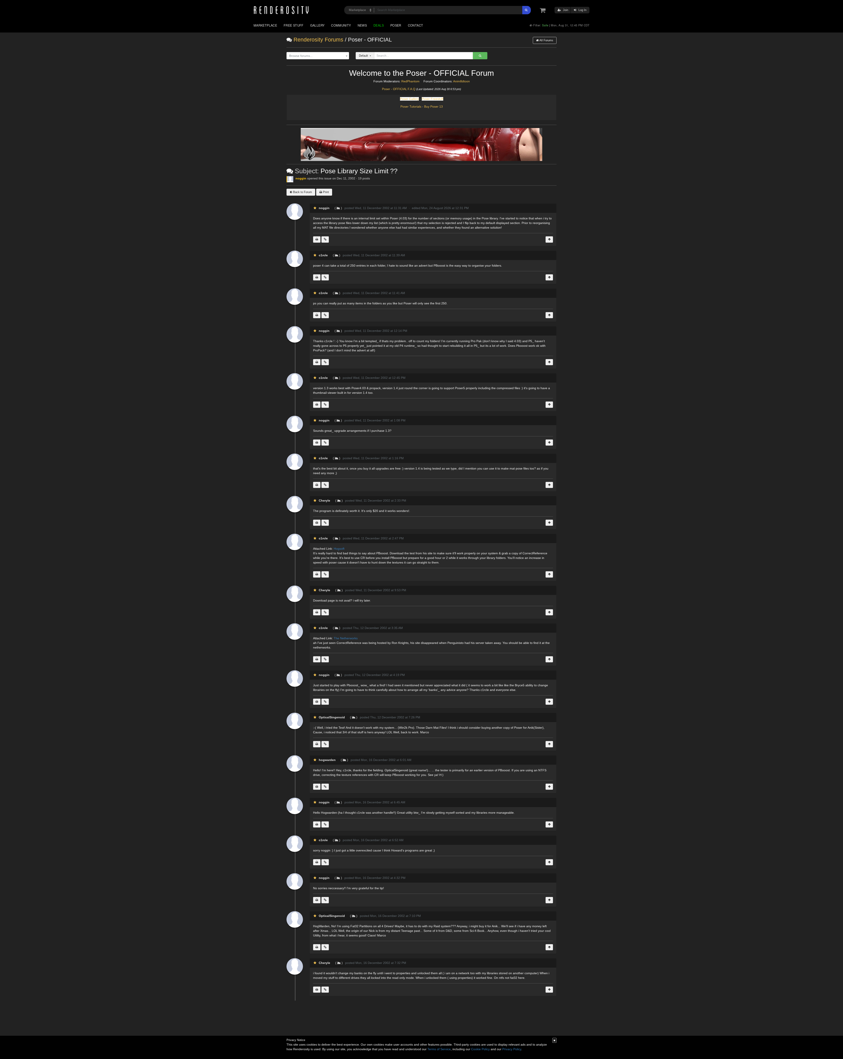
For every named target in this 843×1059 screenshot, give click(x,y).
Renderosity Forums (318, 40)
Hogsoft (339, 548)
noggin (300, 178)
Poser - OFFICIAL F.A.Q (398, 89)
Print (325, 192)
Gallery (317, 25)
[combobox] (317, 56)
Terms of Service (439, 1049)
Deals (378, 25)
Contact (415, 25)
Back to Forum (302, 192)
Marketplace (265, 25)
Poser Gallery (409, 99)
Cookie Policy (480, 1049)
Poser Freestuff (432, 99)
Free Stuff (294, 25)
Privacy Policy (511, 1049)
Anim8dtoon (461, 81)
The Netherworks (346, 638)
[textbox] (316, 56)
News (362, 25)
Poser (395, 25)
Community (341, 25)
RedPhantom (410, 81)
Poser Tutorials (410, 106)
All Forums (546, 40)
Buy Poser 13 (433, 106)
